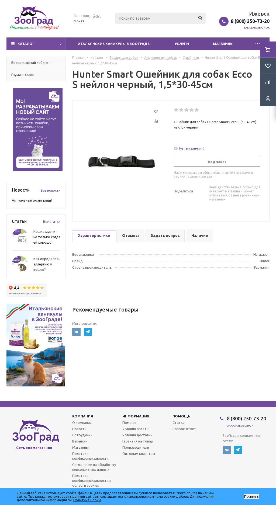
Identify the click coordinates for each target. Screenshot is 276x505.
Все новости (50, 190)
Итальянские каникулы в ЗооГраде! (114, 44)
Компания (82, 416)
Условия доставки (137, 435)
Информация (135, 416)
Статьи (178, 422)
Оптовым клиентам (138, 453)
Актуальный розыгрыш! (32, 200)
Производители (135, 447)
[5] (196, 110)
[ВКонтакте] (76, 332)
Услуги (182, 44)
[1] (176, 110)
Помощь (181, 416)
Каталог (26, 44)
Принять (251, 496)
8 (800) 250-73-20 (250, 21)
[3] (186, 110)
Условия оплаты (135, 429)
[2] (181, 110)
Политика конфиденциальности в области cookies (91, 480)
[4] (191, 110)
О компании (82, 422)
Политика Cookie (87, 500)
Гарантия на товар (137, 441)
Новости (79, 429)
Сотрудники (82, 435)
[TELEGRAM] (88, 332)
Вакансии (79, 441)
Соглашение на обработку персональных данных (94, 467)
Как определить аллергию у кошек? (46, 264)
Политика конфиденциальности (90, 456)
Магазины (223, 44)
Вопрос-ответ (184, 429)
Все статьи (51, 221)
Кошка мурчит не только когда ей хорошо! (46, 237)
